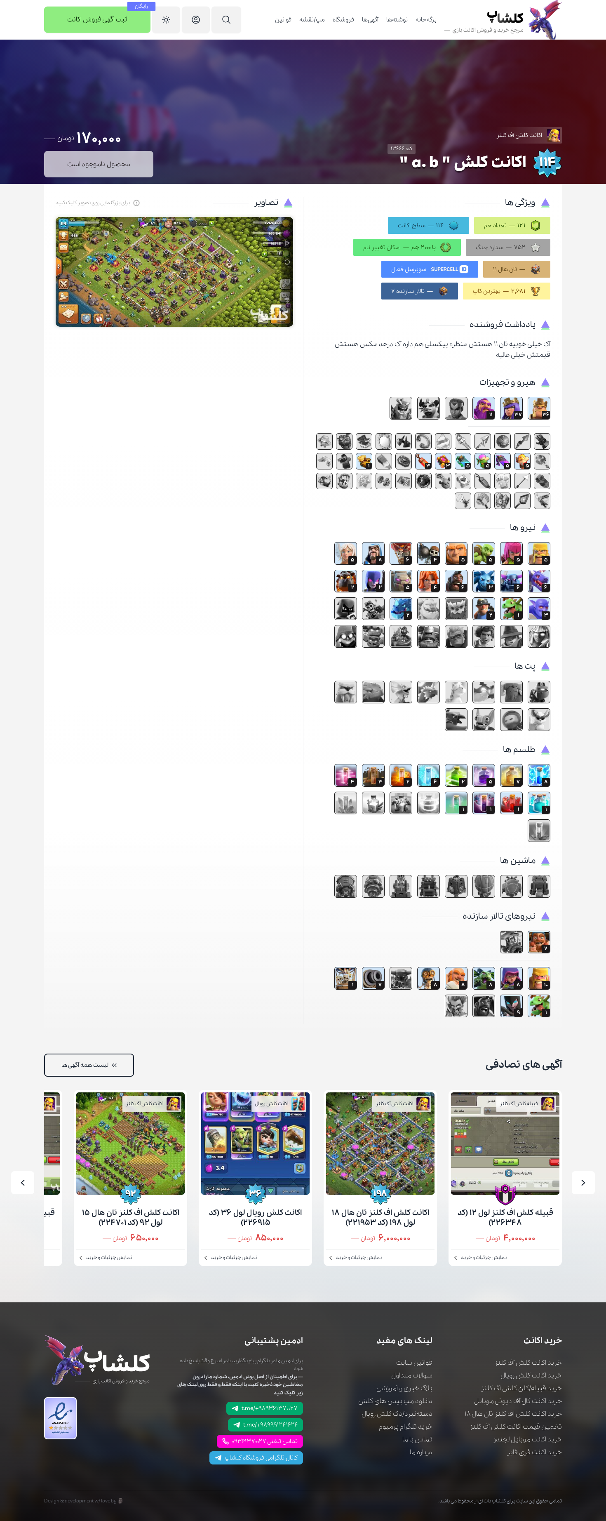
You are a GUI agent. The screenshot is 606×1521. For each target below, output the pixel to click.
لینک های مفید (404, 1341)
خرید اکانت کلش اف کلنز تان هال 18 (513, 1414)
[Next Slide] (22, 1182)
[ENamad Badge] (60, 1418)
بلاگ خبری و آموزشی (404, 1388)
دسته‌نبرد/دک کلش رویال (397, 1414)
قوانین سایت (414, 1363)
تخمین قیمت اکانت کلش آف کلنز (516, 1426)
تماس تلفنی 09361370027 (265, 1441)
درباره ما (421, 1452)
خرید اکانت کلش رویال (531, 1375)
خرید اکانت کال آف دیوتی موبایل (518, 1401)
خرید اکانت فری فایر (534, 1452)
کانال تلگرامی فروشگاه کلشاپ (261, 1458)
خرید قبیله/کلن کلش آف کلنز (521, 1388)
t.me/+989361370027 (270, 1408)
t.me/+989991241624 (270, 1425)
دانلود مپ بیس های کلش (395, 1401)
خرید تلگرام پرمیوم (405, 1426)
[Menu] (226, 20)
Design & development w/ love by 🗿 (84, 1500)
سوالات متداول (411, 1375)
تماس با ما (417, 1439)
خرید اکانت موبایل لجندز (527, 1439)
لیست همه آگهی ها (84, 1065)
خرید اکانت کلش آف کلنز (528, 1363)
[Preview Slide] (583, 1182)
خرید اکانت (543, 1341)
